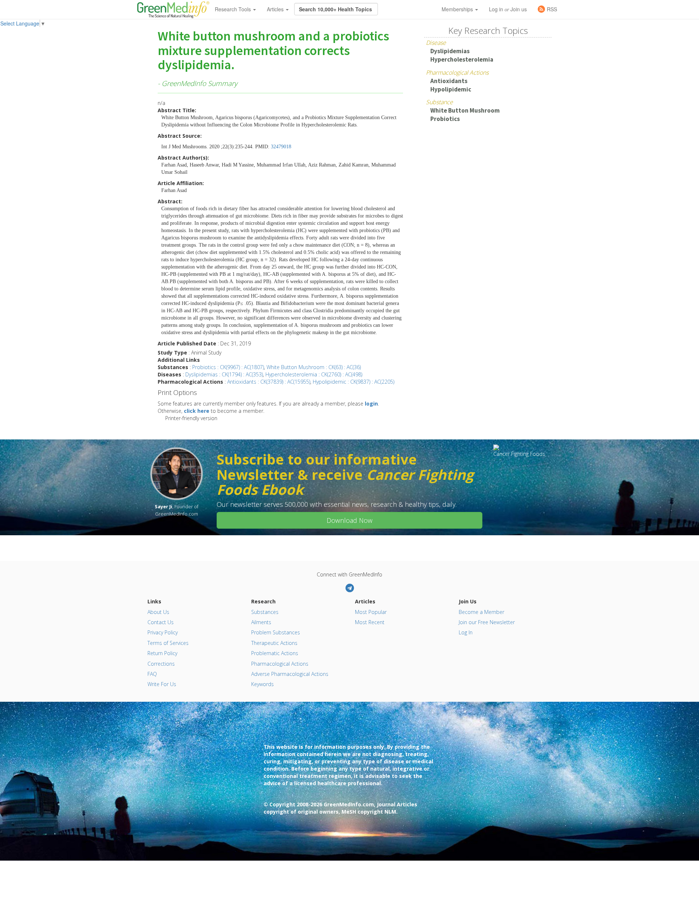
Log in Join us (508, 9)
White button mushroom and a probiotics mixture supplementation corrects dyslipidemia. (273, 51)
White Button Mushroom (465, 110)
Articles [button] (276, 9)
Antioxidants (448, 81)
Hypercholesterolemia (461, 59)
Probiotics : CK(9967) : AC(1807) (228, 367)
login (371, 403)
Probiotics (445, 119)
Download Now (349, 520)
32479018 (281, 146)
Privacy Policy (162, 632)
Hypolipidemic (450, 89)
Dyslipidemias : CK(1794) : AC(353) (224, 374)
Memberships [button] (458, 9)
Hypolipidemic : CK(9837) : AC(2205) (353, 381)
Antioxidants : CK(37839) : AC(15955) (268, 381)
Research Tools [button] (233, 9)
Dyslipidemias (450, 51)
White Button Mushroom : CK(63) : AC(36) (313, 367)
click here (196, 410)
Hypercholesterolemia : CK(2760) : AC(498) (313, 374)
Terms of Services (168, 642)
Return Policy (162, 653)
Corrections (161, 663)
